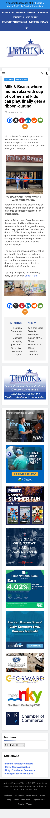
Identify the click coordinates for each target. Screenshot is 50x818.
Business (9, 79)
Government (31, 795)
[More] (25, 126)
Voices (29, 804)
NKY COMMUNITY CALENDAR (22, 12)
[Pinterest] (22, 120)
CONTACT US (18, 17)
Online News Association (17, 767)
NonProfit (25, 800)
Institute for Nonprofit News (19, 763)
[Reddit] (34, 120)
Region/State (39, 800)
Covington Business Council (19, 773)
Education (19, 795)
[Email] (40, 120)
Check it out (31, 275)
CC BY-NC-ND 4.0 (28, 789)
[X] (16, 120)
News (16, 800)
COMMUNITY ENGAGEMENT (14, 22)
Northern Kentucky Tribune (15, 783)
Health (43, 795)
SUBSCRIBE (34, 22)
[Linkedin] (28, 120)
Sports (21, 804)
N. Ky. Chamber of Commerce (20, 770)
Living (8, 800)
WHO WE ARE (32, 17)
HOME (5, 12)
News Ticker (21, 79)
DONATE (44, 22)
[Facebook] (9, 120)
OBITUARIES (42, 12)
